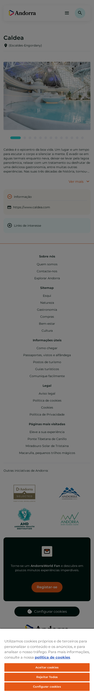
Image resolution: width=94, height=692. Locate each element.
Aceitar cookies (47, 667)
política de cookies (52, 657)
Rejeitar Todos (47, 677)
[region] (47, 660)
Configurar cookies (47, 686)
